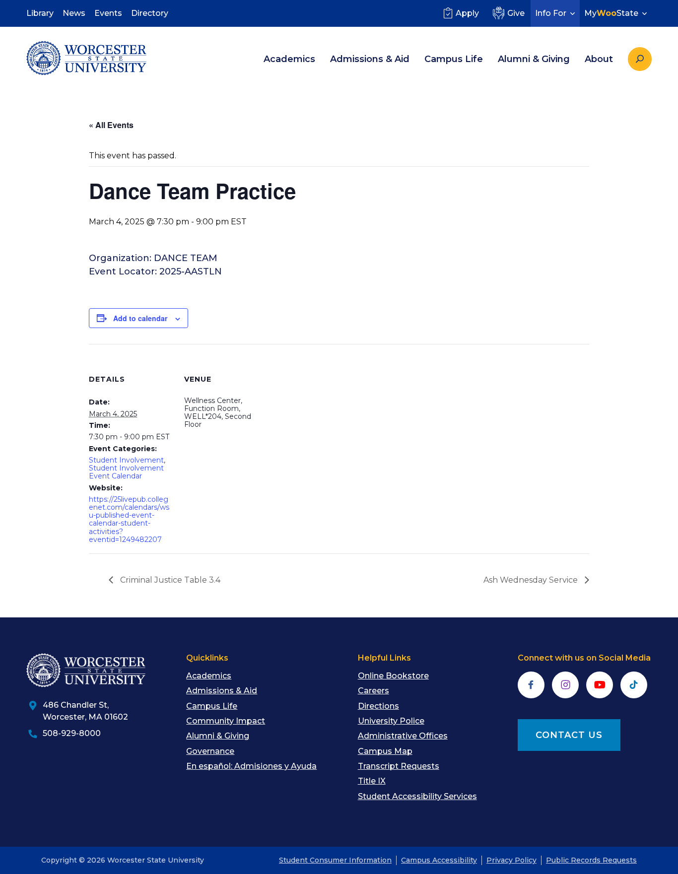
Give (516, 13)
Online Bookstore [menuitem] (393, 675)
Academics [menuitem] (289, 59)
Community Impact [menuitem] (225, 721)
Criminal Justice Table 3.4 (169, 580)
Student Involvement (126, 460)
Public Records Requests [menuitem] (591, 860)
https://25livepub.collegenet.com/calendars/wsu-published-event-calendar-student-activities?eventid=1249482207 (129, 519)
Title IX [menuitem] (372, 781)
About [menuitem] (599, 59)
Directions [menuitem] (378, 706)
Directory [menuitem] (149, 13)
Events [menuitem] (108, 13)
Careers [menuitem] (373, 690)
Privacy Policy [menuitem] (511, 860)
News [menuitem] (74, 13)
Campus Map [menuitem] (385, 751)
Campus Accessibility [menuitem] (439, 860)
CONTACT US (569, 735)
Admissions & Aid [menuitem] (369, 59)
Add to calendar (140, 318)
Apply (467, 13)
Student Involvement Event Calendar (126, 472)
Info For (550, 13)
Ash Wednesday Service (531, 580)
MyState (611, 13)
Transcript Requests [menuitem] (398, 766)
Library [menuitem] (40, 13)
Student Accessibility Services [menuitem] (417, 796)
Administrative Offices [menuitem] (403, 735)
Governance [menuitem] (210, 751)
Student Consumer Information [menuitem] (335, 860)
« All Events (111, 125)
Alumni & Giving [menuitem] (534, 59)
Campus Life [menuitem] (453, 59)
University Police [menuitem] (391, 721)
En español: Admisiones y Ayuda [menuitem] (251, 766)
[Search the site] (640, 59)
